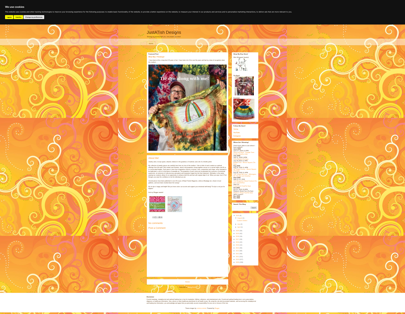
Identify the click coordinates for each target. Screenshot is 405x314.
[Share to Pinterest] (161, 217)
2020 (238, 230)
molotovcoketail (201, 308)
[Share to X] (157, 217)
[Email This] (153, 217)
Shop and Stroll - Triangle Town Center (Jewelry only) (243, 153)
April (239, 227)
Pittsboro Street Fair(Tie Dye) (243, 193)
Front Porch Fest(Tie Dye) (242, 186)
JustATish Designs (164, 32)
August (239, 218)
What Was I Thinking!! (156, 57)
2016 (238, 242)
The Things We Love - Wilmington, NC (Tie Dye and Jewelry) (244, 175)
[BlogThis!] (155, 217)
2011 (237, 256)
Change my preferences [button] (34, 17)
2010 (238, 259)
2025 (238, 215)
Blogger (217, 308)
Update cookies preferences (8, 313)
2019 (238, 233)
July (238, 224)
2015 (238, 245)
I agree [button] (9, 17)
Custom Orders (242, 220)
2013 (238, 251)
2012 (238, 253)
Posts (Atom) (192, 287)
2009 (238, 262)
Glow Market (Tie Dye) (240, 159)
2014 (238, 248)
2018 (238, 236)
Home (151, 43)
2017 (238, 239)
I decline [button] (18, 17)
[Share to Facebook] (159, 217)
